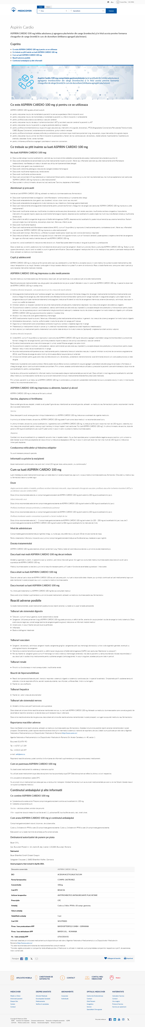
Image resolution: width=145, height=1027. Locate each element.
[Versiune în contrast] (108, 2)
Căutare (111, 11)
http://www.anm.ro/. (69, 733)
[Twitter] (128, 1019)
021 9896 (131, 2)
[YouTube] (119, 1019)
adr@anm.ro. (20, 754)
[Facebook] (21, 958)
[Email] (36, 958)
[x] (31, 958)
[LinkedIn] (26, 958)
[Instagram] (123, 1019)
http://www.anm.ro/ (24, 943)
